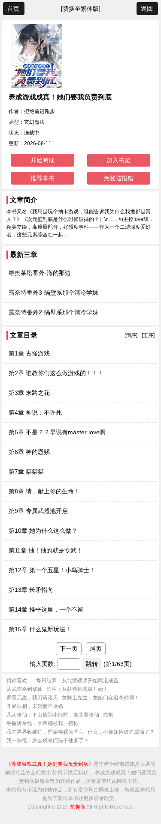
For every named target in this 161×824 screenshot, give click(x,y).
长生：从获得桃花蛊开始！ (77, 689)
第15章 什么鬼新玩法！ (40, 629)
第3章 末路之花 (29, 392)
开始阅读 (42, 160)
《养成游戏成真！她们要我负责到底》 (50, 764)
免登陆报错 (118, 178)
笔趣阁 (77, 807)
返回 (147, 8)
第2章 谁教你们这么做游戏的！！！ (56, 373)
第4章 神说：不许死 (35, 412)
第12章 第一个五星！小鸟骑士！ (52, 570)
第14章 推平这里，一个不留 (46, 609)
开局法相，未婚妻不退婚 (34, 706)
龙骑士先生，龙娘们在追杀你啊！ (100, 698)
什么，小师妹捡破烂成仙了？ (121, 732)
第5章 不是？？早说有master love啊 (57, 432)
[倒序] (131, 335)
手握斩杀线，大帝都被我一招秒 (42, 723)
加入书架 (118, 160)
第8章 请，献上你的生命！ (44, 491)
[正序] (148, 335)
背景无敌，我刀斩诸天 (32, 698)
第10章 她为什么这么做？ (43, 530)
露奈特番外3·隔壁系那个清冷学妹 (53, 292)
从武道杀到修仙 (24, 689)
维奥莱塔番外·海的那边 (40, 272)
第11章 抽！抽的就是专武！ (45, 550)
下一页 (69, 648)
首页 (13, 8)
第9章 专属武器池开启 (38, 511)
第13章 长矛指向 (31, 589)
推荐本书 (42, 178)
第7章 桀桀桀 (26, 471)
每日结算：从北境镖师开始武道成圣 (77, 681)
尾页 (96, 648)
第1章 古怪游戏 (29, 353)
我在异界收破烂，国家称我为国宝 (45, 732)
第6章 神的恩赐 (29, 451)
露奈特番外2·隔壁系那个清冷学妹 (53, 312)
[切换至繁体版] (80, 8)
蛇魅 (108, 715)
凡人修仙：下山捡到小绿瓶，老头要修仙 (52, 715)
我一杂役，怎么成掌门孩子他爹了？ (47, 740)
